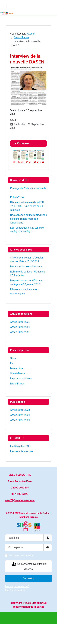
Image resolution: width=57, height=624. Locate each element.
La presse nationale (21, 378)
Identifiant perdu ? (15, 590)
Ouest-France (17, 373)
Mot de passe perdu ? (17, 586)
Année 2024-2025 (20, 332)
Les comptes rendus (21, 451)
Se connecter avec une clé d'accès (31, 567)
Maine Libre (16, 368)
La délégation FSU (20, 446)
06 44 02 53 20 (19, 493)
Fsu (12, 363)
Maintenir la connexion (21, 555)
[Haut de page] (51, 618)
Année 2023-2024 (20, 420)
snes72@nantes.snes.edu (20, 500)
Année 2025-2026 (20, 326)
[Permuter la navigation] (8, 6)
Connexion (28, 578)
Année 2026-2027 (20, 321)
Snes (13, 358)
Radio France (17, 383)
